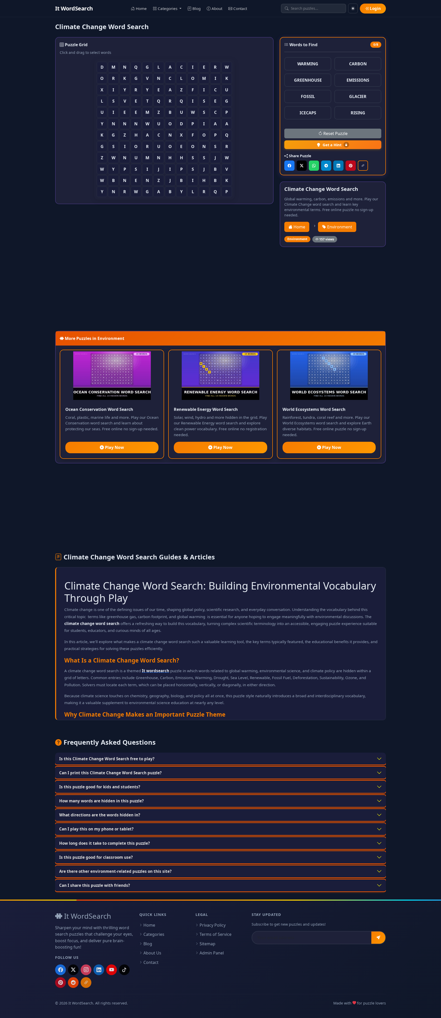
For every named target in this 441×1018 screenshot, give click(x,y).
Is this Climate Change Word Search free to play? (106, 758)
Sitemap (207, 944)
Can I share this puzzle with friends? (94, 885)
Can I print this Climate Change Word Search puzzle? (110, 772)
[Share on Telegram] (326, 166)
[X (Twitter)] (73, 969)
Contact (239, 8)
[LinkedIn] (98, 969)
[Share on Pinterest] (351, 166)
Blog (196, 8)
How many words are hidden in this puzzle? (101, 800)
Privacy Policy (213, 925)
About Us (152, 953)
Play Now (114, 447)
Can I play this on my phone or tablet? (96, 828)
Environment (339, 227)
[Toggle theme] (353, 8)
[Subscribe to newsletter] (378, 937)
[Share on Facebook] (289, 166)
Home (141, 8)
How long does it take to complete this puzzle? (104, 843)
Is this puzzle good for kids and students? (99, 786)
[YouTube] (111, 969)
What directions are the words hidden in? (99, 814)
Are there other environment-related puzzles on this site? (115, 871)
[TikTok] (124, 969)
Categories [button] (167, 8)
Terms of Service (215, 934)
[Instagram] (86, 969)
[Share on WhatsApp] (314, 166)
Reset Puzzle (335, 133)
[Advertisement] (208, 289)
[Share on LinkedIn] (338, 166)
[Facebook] (60, 969)
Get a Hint (332, 144)
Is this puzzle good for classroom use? (96, 857)
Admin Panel (212, 953)
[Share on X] (302, 166)
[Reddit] (73, 982)
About (216, 8)
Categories (153, 934)
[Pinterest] (60, 982)
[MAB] (86, 982)
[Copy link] (363, 166)
